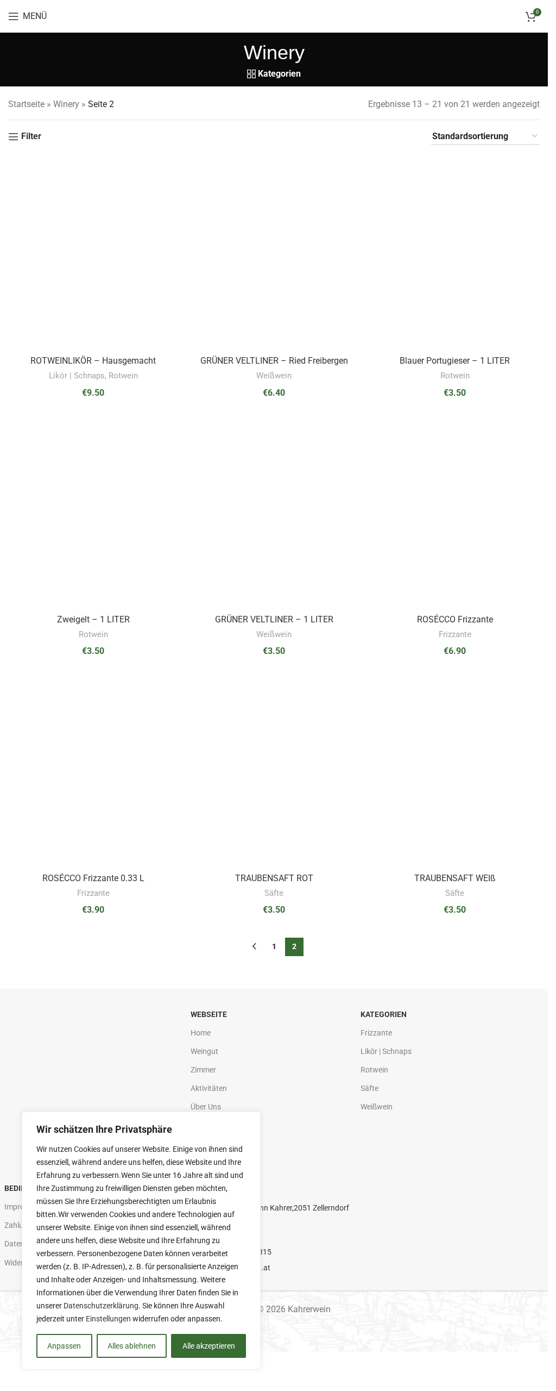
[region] (141, 1240)
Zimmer (203, 1069)
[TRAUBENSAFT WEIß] (455, 770)
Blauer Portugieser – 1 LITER (455, 360)
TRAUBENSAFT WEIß (455, 878)
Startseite (26, 104)
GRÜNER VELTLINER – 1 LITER (274, 619)
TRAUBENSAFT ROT (274, 878)
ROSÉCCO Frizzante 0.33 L (93, 878)
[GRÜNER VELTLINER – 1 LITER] (274, 512)
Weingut (204, 1051)
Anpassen (64, 1346)
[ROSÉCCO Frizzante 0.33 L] (93, 770)
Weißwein (274, 376)
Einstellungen (108, 1318)
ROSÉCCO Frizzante (455, 619)
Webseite (209, 1014)
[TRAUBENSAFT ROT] (274, 770)
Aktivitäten (209, 1088)
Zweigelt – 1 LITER (93, 619)
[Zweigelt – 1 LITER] (93, 512)
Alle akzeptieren (208, 1346)
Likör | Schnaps (77, 376)
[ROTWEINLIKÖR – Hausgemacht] (93, 253)
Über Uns (206, 1106)
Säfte (273, 893)
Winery (66, 104)
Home (201, 1032)
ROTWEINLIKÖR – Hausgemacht (93, 360)
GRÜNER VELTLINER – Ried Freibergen (274, 360)
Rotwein (123, 376)
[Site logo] (274, 15)
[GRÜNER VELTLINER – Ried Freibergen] (274, 253)
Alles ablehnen (132, 1346)
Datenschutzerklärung (101, 1305)
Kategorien (384, 1014)
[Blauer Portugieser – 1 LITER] (455, 253)
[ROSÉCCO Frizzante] (455, 512)
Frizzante (455, 634)
